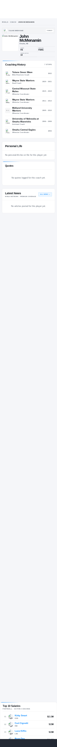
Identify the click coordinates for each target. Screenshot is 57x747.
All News (45, 194)
